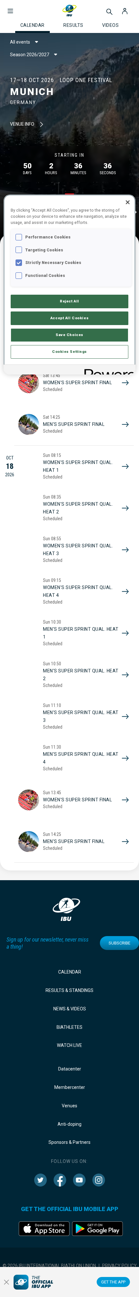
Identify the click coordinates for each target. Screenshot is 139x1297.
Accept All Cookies (69, 318)
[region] (70, 284)
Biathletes (69, 1027)
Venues (69, 1105)
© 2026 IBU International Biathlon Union (49, 1265)
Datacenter (69, 1068)
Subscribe (119, 943)
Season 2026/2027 (29, 54)
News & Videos (69, 1008)
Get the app (113, 1282)
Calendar (69, 972)
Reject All (69, 301)
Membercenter (69, 1087)
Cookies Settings (69, 351)
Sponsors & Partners (69, 1142)
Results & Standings (69, 990)
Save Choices (69, 334)
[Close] (128, 202)
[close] (6, 1282)
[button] (10, 8)
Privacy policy (119, 1265)
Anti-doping (69, 1124)
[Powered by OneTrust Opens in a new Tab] (107, 370)
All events (20, 42)
